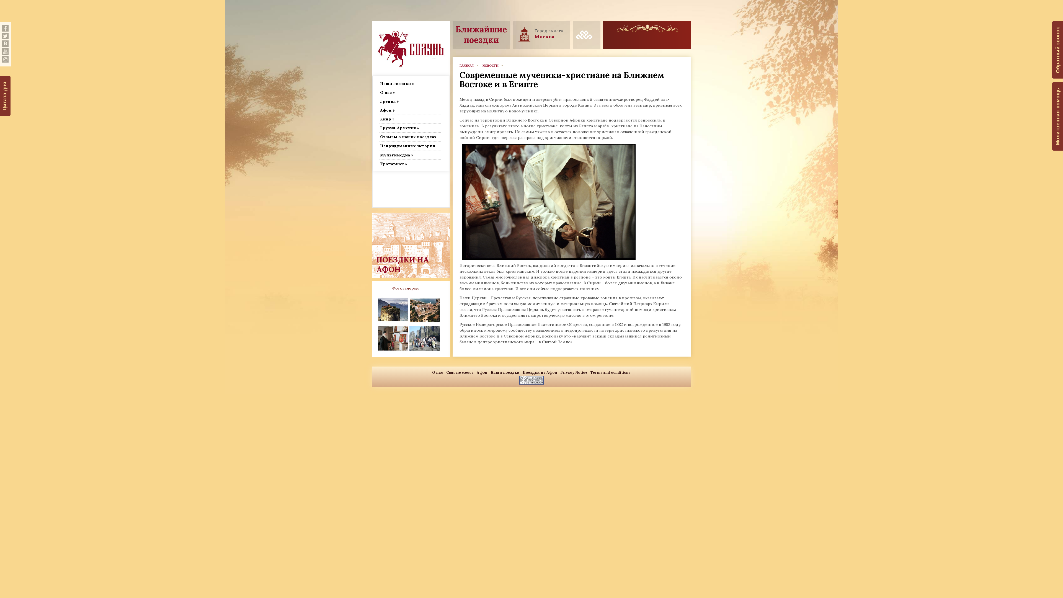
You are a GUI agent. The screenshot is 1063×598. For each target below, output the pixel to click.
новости (491, 66)
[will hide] (5, 28)
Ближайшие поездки (481, 34)
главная (467, 66)
